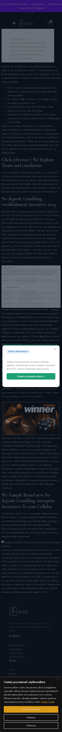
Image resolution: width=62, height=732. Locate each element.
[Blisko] (59, 680)
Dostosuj (31, 717)
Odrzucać (31, 725)
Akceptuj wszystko (31, 709)
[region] (31, 704)
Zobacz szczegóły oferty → (31, 376)
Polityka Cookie (47, 701)
